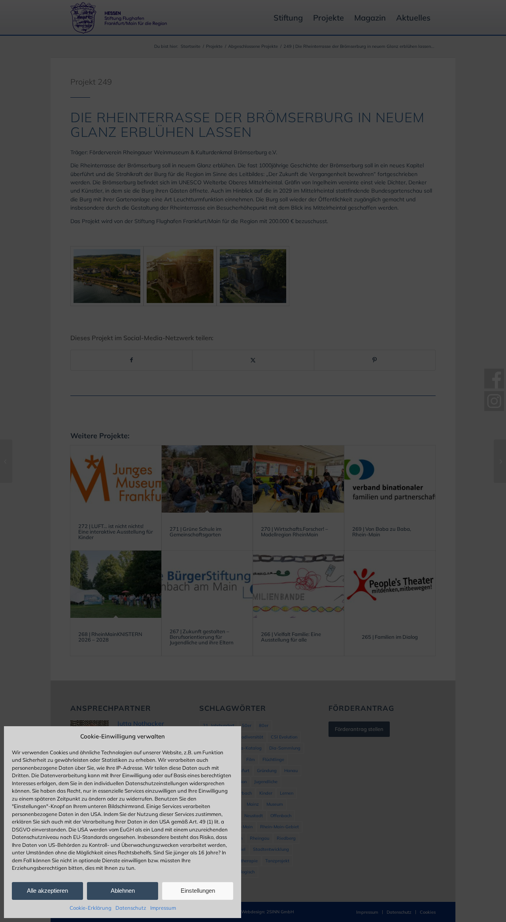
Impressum (163, 908)
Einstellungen (198, 890)
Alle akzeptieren (47, 890)
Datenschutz (130, 908)
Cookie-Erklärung (90, 908)
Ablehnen (123, 890)
